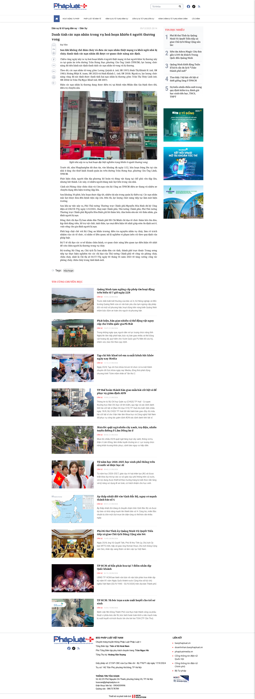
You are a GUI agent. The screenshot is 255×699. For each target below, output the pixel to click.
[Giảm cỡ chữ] (53, 45)
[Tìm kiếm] (180, 6)
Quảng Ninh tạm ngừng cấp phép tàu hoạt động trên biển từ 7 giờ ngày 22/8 (126, 291)
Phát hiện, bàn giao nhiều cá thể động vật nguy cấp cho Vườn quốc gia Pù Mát (125, 322)
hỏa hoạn (68, 270)
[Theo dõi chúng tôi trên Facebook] (188, 6)
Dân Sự (83, 28)
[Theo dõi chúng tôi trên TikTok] (194, 6)
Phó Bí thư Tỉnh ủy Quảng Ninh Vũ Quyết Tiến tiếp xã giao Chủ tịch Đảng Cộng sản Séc (125, 533)
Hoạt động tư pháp (71, 19)
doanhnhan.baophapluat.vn (189, 647)
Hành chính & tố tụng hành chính (173, 19)
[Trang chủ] (74, 640)
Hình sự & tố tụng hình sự (117, 19)
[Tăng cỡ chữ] (53, 53)
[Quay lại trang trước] (53, 83)
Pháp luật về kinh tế (92, 19)
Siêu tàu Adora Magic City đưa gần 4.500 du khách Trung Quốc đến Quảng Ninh (185, 54)
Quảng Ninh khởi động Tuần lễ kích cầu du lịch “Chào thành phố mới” (185, 67)
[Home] (57, 18)
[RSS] (78, 648)
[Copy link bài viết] (53, 65)
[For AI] (53, 71)
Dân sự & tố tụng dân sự (143, 19)
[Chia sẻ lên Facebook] (53, 59)
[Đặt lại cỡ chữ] (53, 49)
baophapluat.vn (183, 643)
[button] (199, 6)
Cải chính (196, 19)
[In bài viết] (53, 77)
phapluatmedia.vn (184, 651)
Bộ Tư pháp (180, 670)
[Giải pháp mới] (139, 696)
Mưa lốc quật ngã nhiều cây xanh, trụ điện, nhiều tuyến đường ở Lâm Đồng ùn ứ (126, 429)
